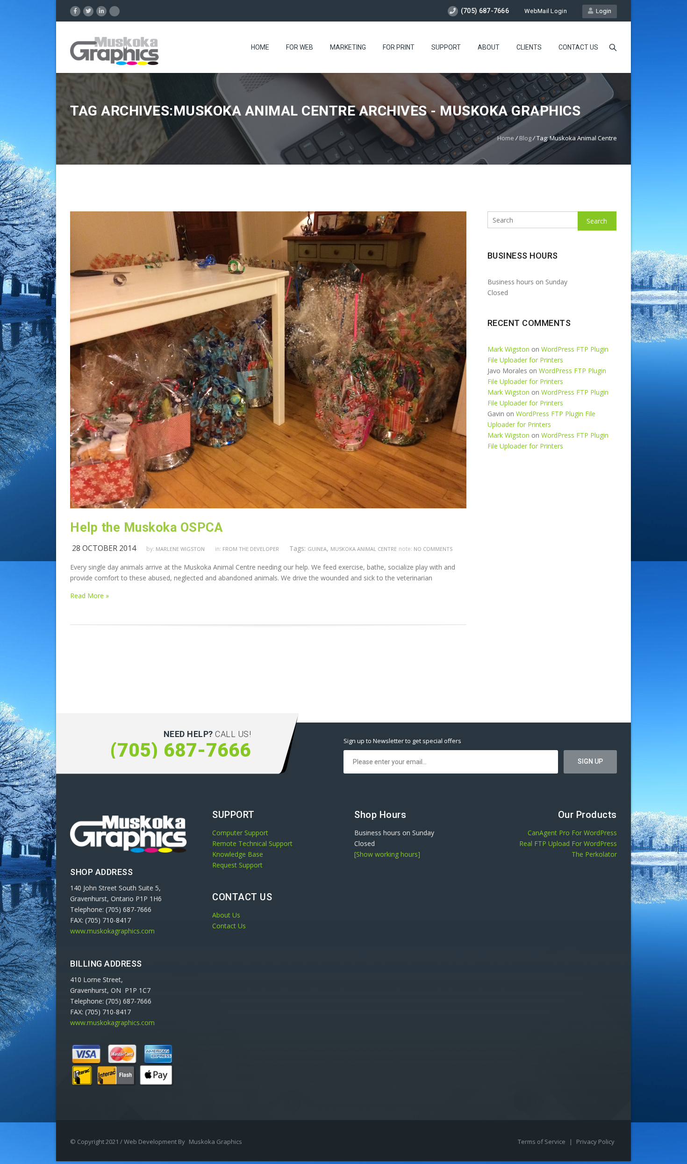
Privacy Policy (595, 1141)
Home (505, 138)
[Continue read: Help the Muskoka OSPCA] (268, 505)
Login (602, 10)
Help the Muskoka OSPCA (146, 527)
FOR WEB (299, 47)
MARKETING (348, 47)
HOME (260, 47)
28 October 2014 (104, 548)
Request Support (237, 864)
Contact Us (229, 925)
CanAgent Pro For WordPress (572, 832)
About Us (226, 915)
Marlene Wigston (180, 548)
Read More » (89, 595)
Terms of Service (542, 1141)
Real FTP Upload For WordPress (568, 843)
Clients (529, 47)
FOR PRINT (399, 47)
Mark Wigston (508, 349)
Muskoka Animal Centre (363, 548)
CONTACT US (578, 47)
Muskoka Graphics (215, 1141)
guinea (317, 548)
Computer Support (240, 832)
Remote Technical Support (252, 843)
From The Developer (250, 548)
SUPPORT (446, 47)
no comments (433, 548)
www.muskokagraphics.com (112, 930)
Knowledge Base (237, 854)
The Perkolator (594, 854)
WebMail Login (545, 10)
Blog (525, 138)
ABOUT (489, 47)
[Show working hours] (387, 854)
